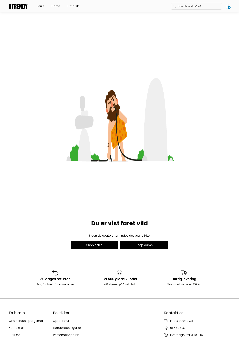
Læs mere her (65, 284)
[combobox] (196, 6)
